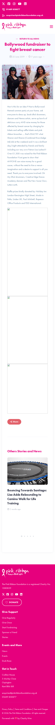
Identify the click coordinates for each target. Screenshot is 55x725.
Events (4, 655)
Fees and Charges (41, 709)
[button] (21, 536)
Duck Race (6, 660)
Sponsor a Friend (9, 632)
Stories (5, 637)
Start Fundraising (9, 627)
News (4, 651)
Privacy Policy (7, 709)
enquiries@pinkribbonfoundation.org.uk (24, 15)
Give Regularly (8, 617)
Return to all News (29, 39)
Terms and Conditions (23, 709)
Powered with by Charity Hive (17, 718)
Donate (13, 602)
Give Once (7, 622)
